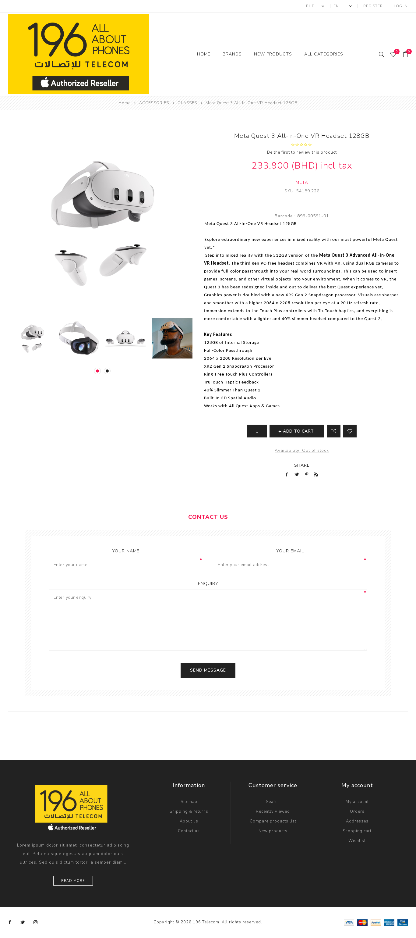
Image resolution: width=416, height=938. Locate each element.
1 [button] (97, 371)
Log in (401, 6)
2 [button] (107, 371)
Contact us (189, 831)
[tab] (208, 517)
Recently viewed (273, 811)
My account (357, 801)
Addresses (357, 821)
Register (373, 6)
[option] (32, 338)
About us (189, 821)
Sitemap (189, 801)
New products (273, 831)
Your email (290, 551)
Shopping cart (357, 831)
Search (273, 801)
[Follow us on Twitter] (23, 922)
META (302, 182)
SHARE (302, 465)
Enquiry (208, 584)
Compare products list (273, 821)
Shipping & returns (189, 811)
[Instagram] (36, 922)
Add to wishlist (350, 431)
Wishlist (357, 840)
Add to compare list (333, 431)
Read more (73, 881)
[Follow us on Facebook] (10, 922)
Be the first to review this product (302, 152)
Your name (125, 551)
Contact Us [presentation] (208, 517)
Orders (357, 811)
